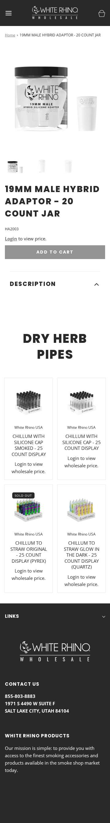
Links (12, 616)
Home (10, 35)
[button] (15, 167)
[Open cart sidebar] (101, 13)
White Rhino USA (28, 427)
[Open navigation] (8, 13)
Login (11, 238)
